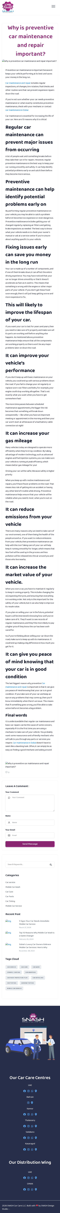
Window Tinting (27, 983)
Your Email (10, 830)
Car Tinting (10, 901)
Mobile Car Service (13, 906)
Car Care (9, 891)
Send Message (30, 844)
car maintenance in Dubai (16, 110)
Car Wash (36, 967)
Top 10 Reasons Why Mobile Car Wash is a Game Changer (36, 934)
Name (8, 815)
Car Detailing (38, 978)
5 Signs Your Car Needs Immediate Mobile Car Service (34, 923)
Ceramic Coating (13, 972)
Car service (10, 882)
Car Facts (9, 896)
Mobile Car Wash (12, 887)
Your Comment (12, 792)
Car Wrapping (30, 972)
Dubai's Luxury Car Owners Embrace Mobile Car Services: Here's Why (35, 946)
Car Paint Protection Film (17, 978)
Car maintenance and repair (18, 83)
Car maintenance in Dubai (24, 743)
